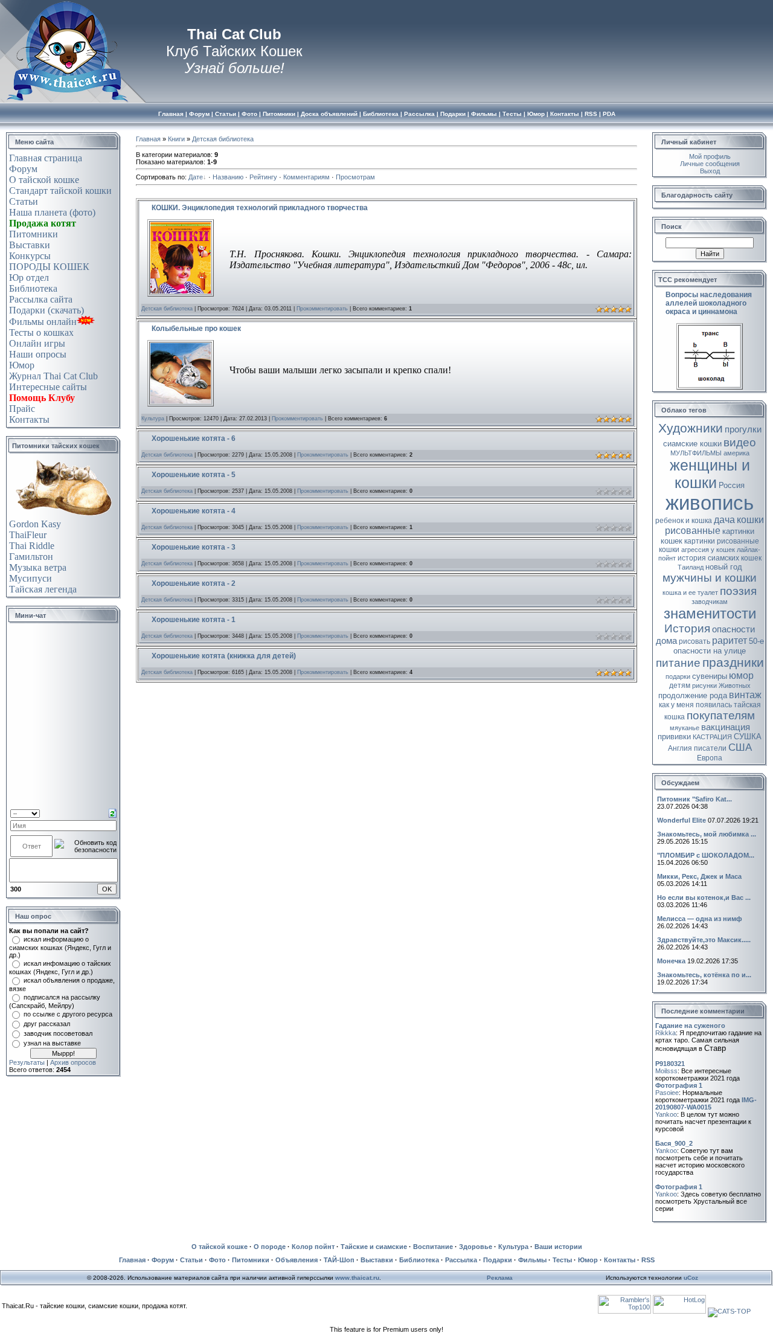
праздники (733, 662)
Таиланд (691, 567)
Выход (710, 171)
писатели (710, 748)
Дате (195, 177)
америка (736, 453)
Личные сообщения (710, 163)
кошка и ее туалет (690, 592)
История (687, 628)
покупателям (721, 715)
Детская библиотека (223, 139)
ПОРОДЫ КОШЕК (49, 267)
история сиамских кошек (720, 558)
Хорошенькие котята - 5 (194, 474)
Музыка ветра (37, 567)
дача (724, 520)
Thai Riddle (31, 546)
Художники (690, 428)
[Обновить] (113, 812)
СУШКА (748, 736)
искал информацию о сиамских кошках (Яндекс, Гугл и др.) (60, 947)
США (740, 747)
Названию (228, 177)
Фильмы (532, 1260)
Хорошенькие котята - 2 (194, 583)
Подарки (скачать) (46, 310)
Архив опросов (73, 1062)
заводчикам (709, 601)
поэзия (738, 591)
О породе (270, 1246)
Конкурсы (30, 256)
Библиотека (33, 288)
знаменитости (710, 613)
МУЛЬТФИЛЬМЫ (696, 453)
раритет (729, 640)
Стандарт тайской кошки (60, 190)
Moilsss (666, 1070)
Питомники (33, 234)
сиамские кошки (692, 443)
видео (739, 442)
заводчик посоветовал (58, 1033)
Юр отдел (29, 277)
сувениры (709, 676)
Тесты (562, 1260)
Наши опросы (37, 354)
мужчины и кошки (709, 577)
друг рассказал (47, 1023)
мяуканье (684, 727)
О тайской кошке (44, 180)
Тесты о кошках (41, 332)
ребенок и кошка (683, 520)
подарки (678, 676)
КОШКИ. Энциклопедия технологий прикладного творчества (260, 208)
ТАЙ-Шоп (339, 1260)
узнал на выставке (52, 1043)
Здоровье (475, 1246)
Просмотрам (355, 177)
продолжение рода (692, 695)
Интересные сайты (48, 387)
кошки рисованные (714, 525)
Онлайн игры (37, 343)
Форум (23, 169)
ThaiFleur (28, 535)
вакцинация (725, 727)
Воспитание (433, 1246)
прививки (674, 736)
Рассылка (461, 1260)
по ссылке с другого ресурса (68, 1014)
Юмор (21, 365)
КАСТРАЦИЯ (712, 736)
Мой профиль (710, 156)
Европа (709, 758)
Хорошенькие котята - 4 (194, 511)
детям (679, 685)
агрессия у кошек (708, 549)
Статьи (23, 201)
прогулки (743, 429)
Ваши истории (558, 1246)
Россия (732, 485)
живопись (710, 503)
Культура (152, 419)
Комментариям (306, 177)
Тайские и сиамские (374, 1246)
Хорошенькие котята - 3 (194, 547)
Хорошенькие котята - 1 (194, 619)
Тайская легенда (43, 589)
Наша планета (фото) (52, 212)
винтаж (745, 695)
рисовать (694, 641)
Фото (217, 1260)
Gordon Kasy (35, 524)
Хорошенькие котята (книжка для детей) (224, 656)
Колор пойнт (313, 1246)
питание (678, 663)
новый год (723, 566)
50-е (756, 641)
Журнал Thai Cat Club (53, 376)
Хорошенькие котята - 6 (194, 438)
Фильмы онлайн (43, 321)
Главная (148, 139)
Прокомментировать (322, 309)
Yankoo (666, 1114)
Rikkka (665, 1032)
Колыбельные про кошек (196, 328)
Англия (680, 748)
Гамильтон (31, 556)
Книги (176, 139)
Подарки (497, 1260)
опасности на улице (709, 650)
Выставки (29, 245)
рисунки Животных (721, 685)
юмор (741, 675)
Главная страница (45, 158)
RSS (648, 1260)
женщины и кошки (710, 474)
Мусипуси (30, 578)
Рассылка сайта (40, 299)
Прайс (22, 408)
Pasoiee (667, 1092)
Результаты (27, 1062)
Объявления (296, 1260)
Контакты (29, 419)
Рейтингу (263, 177)
